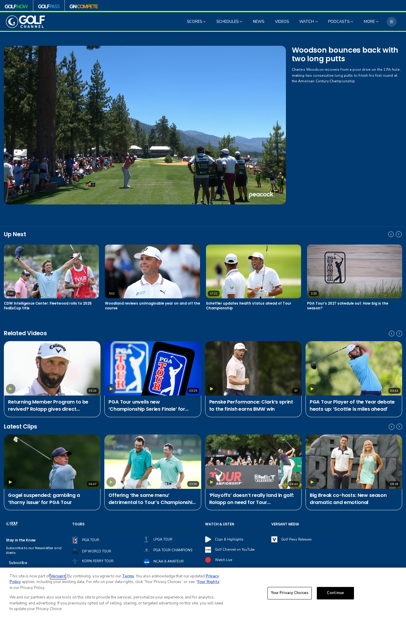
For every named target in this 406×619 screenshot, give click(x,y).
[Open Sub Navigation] (205, 22)
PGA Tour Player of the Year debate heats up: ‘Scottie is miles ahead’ (352, 405)
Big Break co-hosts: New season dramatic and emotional (348, 499)
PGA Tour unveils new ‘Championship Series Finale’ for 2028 (146, 406)
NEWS (258, 21)
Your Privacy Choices (290, 593)
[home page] (25, 21)
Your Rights (208, 582)
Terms (128, 576)
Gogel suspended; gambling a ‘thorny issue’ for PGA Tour (44, 499)
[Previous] (391, 234)
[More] (391, 22)
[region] (203, 593)
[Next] (399, 234)
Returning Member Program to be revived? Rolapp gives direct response (48, 406)
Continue (335, 593)
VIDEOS (282, 21)
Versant (58, 576)
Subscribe (18, 563)
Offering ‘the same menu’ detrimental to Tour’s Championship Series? (152, 499)
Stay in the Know (21, 540)
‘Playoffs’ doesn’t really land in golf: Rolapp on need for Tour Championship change (251, 499)
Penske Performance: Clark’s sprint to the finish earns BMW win (251, 405)
